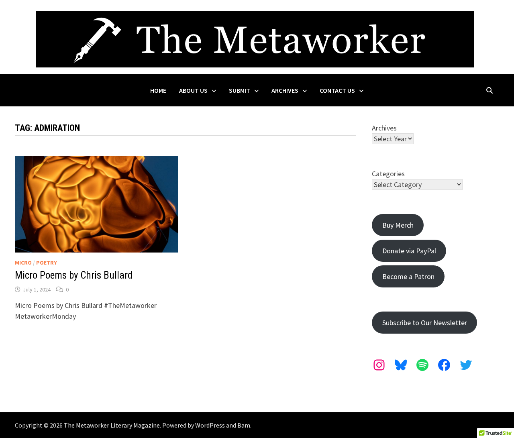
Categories (388, 173)
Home (158, 90)
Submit (239, 90)
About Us (193, 90)
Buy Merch (398, 225)
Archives (284, 90)
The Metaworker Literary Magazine (112, 425)
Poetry (46, 262)
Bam (243, 425)
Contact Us (337, 90)
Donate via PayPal (409, 250)
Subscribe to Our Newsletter (424, 322)
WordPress (210, 425)
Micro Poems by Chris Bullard (74, 275)
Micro (23, 262)
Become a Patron (408, 276)
